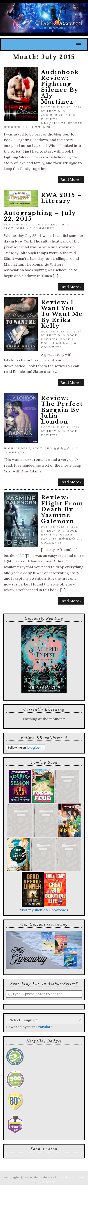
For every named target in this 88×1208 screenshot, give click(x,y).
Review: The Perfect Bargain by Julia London (62, 410)
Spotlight (14, 228)
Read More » (70, 180)
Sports (75, 123)
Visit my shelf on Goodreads (44, 910)
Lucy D (53, 111)
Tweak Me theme (71, 1177)
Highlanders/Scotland (28, 448)
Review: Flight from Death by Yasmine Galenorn (62, 509)
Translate (44, 1027)
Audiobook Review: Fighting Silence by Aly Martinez (60, 87)
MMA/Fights (53, 123)
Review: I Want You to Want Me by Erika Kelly (62, 314)
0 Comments (38, 127)
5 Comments (42, 228)
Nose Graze (46, 1181)
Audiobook (52, 115)
